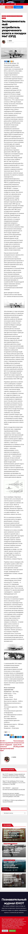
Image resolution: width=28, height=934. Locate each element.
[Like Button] (6, 732)
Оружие (3, 18)
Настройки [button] (5, 930)
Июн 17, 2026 (8, 839)
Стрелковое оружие (12, 843)
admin (10, 40)
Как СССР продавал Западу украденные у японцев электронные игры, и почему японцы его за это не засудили (14, 776)
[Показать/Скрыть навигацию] (15, 4)
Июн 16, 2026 (8, 870)
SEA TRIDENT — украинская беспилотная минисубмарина (11, 865)
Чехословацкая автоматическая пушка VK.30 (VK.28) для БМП (18, 743)
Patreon (9, 7)
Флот (13, 860)
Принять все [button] (12, 930)
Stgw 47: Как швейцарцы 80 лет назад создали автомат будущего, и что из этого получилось (14, 782)
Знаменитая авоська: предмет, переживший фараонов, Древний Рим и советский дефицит (13, 795)
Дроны (5, 860)
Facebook (18, 7)
